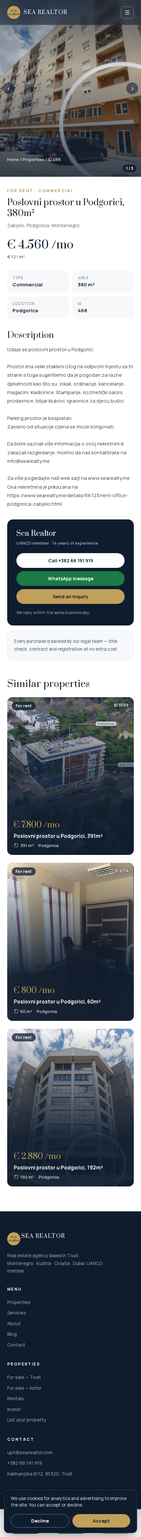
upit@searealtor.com (30, 1452)
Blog (12, 1334)
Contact (16, 1345)
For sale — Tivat (24, 1377)
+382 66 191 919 (24, 1463)
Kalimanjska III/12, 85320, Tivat (39, 1474)
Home (13, 159)
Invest (14, 1409)
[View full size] (70, 88)
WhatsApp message (70, 578)
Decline (40, 1521)
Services (16, 1313)
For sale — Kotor (24, 1388)
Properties (33, 159)
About (14, 1323)
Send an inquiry (71, 596)
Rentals (15, 1398)
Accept (101, 1521)
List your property (26, 1420)
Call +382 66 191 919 (70, 560)
